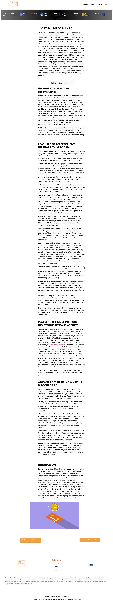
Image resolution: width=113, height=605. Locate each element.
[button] (106, 4)
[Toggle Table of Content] (70, 83)
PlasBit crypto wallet (57, 345)
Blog (92, 4)
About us (85, 4)
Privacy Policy (77, 599)
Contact (99, 4)
